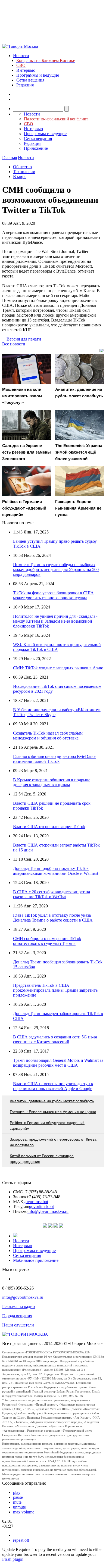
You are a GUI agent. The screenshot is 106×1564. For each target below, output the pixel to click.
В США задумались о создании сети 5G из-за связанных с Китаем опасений (55, 1039)
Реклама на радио (18, 1306)
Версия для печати (24, 339)
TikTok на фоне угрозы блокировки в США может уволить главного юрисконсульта (53, 595)
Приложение (36, 148)
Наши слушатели (18, 1325)
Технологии (24, 171)
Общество (22, 166)
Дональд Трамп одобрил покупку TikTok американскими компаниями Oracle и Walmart (55, 871)
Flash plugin (12, 1559)
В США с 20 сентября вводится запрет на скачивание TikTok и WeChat (51, 894)
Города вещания (17, 1315)
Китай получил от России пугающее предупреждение (42, 1159)
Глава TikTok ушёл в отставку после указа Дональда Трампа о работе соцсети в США (53, 917)
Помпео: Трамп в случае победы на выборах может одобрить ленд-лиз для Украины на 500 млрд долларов (56, 569)
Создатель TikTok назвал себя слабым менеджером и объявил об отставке (48, 735)
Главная (9, 157)
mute (17, 1502)
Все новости (13, 344)
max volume (23, 1512)
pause (18, 1497)
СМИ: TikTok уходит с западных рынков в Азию (58, 668)
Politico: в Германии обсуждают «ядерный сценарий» (47, 1125)
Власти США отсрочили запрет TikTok (49, 826)
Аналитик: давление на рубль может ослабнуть (52, 1101)
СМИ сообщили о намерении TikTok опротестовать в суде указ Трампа (47, 941)
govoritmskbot (35, 1201)
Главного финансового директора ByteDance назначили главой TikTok (54, 759)
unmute (19, 1507)
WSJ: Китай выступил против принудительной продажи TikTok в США (57, 647)
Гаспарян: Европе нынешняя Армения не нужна (53, 1112)
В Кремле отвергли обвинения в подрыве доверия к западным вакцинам (51, 782)
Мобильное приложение (35, 1260)
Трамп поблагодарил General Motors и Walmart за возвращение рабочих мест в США (58, 1062)
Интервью (25, 70)
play (16, 1492)
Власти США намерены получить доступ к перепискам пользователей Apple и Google (53, 1086)
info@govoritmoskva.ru (47, 1211)
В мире (19, 176)
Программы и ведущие (37, 75)
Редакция (25, 85)
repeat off (21, 1540)
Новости (21, 55)
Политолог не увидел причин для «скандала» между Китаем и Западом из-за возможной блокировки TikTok (55, 621)
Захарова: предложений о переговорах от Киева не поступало (53, 1142)
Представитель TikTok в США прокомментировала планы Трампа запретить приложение (55, 990)
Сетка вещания (30, 80)
